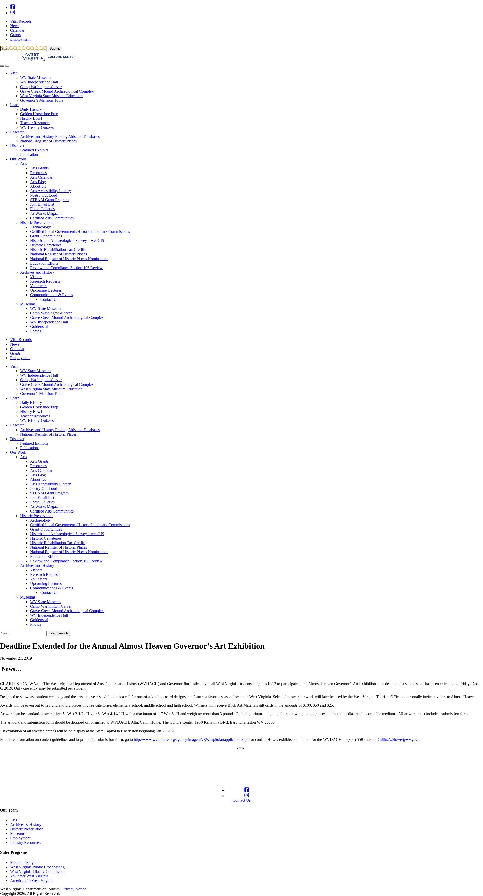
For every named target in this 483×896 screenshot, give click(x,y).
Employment (20, 39)
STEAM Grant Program (49, 200)
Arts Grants (39, 168)
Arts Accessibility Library (50, 191)
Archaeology (40, 227)
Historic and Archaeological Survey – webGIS (67, 240)
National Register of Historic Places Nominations (69, 259)
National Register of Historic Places (48, 141)
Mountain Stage (22, 862)
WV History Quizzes (37, 127)
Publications (29, 154)
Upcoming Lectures (46, 290)
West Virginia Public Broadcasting (37, 867)
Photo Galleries (42, 209)
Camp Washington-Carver (41, 86)
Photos (35, 331)
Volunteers (38, 286)
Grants (15, 35)
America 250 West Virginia (31, 880)
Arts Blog (38, 182)
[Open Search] (2, 66)
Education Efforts (44, 263)
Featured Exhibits (34, 150)
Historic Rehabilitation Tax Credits (57, 249)
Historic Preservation (36, 222)
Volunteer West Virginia (29, 876)
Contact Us (49, 299)
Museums (27, 304)
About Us (38, 186)
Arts (23, 163)
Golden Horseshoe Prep (39, 114)
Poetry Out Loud (43, 195)
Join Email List (42, 204)
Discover (17, 145)
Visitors (36, 277)
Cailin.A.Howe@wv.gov (397, 739)
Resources (38, 172)
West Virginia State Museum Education (51, 96)
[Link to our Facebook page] (12, 7)
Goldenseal (39, 326)
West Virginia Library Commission (37, 871)
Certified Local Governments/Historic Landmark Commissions (80, 231)
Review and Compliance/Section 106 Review (66, 268)
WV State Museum (35, 77)
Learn (14, 105)
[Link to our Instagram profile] (12, 13)
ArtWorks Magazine (46, 213)
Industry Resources (25, 842)
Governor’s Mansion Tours (41, 100)
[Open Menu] (7, 66)
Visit (13, 73)
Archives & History (25, 824)
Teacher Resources (35, 123)
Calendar (17, 30)
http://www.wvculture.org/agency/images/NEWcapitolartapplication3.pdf (192, 739)
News (14, 26)
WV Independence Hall (39, 82)
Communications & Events (51, 295)
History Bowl (31, 118)
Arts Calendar (41, 177)
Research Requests (45, 281)
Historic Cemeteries (45, 245)
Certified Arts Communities (52, 218)
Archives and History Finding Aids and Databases (60, 136)
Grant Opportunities (46, 236)
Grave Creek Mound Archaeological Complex (57, 91)
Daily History (31, 109)
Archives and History (37, 272)
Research (17, 132)
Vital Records (21, 21)
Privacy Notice (74, 889)
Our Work (18, 159)
